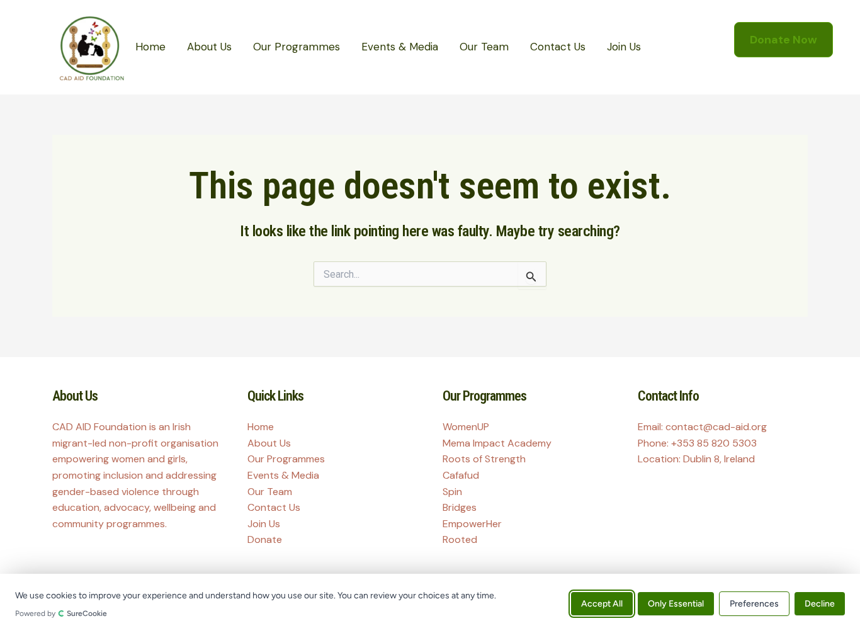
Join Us (624, 47)
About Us (209, 47)
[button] (783, 39)
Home (150, 47)
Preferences (754, 603)
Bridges (460, 507)
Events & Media (399, 47)
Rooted (460, 539)
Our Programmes (296, 47)
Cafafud (461, 475)
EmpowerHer (472, 523)
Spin (452, 491)
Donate (264, 539)
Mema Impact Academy (497, 443)
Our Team (484, 47)
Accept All (602, 603)
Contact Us (558, 47)
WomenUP (466, 426)
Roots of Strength (484, 458)
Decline (820, 603)
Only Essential (676, 603)
